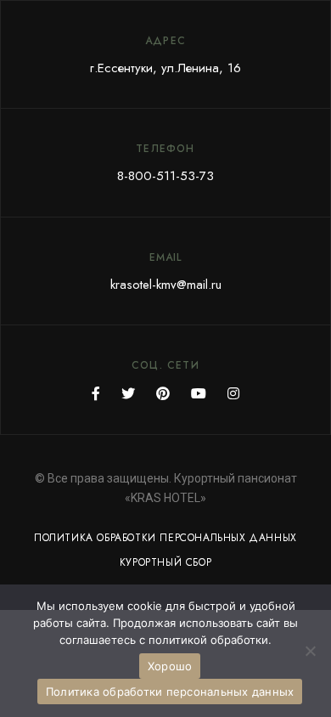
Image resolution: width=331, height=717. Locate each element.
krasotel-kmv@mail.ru (166, 284)
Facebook (96, 393)
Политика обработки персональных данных (170, 691)
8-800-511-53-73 (165, 176)
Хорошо (170, 666)
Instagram (233, 393)
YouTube (198, 393)
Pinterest (163, 393)
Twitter (128, 393)
